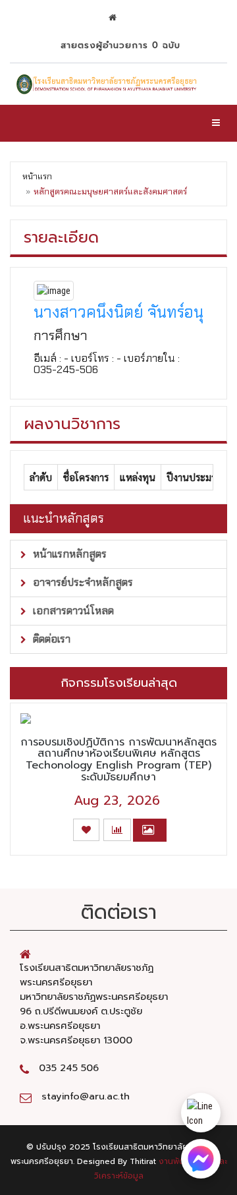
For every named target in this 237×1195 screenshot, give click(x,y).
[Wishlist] (86, 830)
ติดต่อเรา (50, 639)
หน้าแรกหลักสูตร (68, 554)
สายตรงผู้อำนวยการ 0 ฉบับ (118, 45)
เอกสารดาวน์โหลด (72, 611)
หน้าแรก (37, 176)
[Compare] (117, 830)
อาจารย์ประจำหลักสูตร (81, 582)
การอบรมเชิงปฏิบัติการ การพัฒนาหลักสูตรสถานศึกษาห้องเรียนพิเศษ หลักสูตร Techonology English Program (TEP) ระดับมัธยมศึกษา (118, 759)
